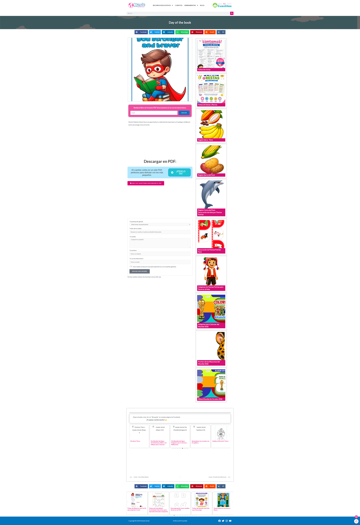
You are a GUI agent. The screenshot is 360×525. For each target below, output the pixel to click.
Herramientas (190, 5)
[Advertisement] (160, 144)
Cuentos (178, 5)
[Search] (231, 13)
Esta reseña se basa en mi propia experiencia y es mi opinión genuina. (154, 267)
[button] (141, 32)
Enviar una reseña (139, 271)
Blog (202, 5)
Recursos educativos (162, 5)
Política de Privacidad (180, 521)
